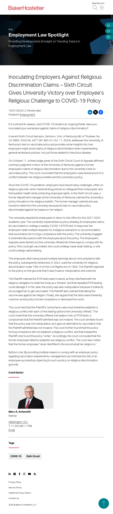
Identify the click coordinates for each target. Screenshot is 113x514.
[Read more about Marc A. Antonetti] (31, 396)
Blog (11, 29)
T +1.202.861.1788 (20, 426)
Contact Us (14, 498)
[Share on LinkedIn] (90, 112)
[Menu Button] (102, 7)
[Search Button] (95, 7)
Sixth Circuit (33, 456)
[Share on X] (96, 112)
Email (12, 430)
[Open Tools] (107, 37)
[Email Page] (107, 31)
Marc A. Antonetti (20, 412)
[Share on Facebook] (100, 112)
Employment (27, 115)
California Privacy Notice (20, 493)
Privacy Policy (15, 482)
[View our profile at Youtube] (29, 474)
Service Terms (15, 488)
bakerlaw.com (98, 3)
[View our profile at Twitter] (14, 474)
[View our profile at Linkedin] (10, 474)
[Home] (107, 25)
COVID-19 (15, 456)
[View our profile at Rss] (35, 474)
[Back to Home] (26, 8)
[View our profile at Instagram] (24, 474)
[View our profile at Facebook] (19, 474)
